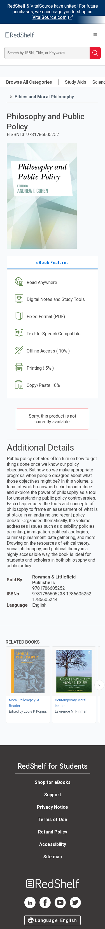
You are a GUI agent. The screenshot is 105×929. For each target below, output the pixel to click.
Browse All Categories (29, 82)
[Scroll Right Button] (99, 685)
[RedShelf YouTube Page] (60, 906)
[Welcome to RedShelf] (19, 35)
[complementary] (52, 674)
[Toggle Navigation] (95, 35)
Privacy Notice (52, 807)
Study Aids (75, 82)
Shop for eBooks (53, 782)
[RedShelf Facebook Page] (45, 906)
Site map (52, 856)
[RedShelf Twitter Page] (75, 906)
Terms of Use (52, 819)
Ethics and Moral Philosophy (44, 96)
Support (52, 794)
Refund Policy (52, 832)
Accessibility (52, 844)
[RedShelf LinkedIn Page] (30, 906)
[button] (52, 282)
